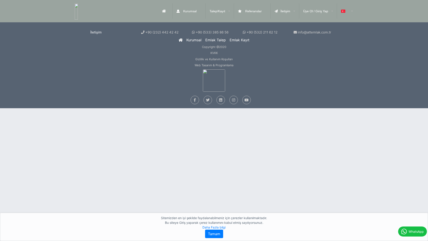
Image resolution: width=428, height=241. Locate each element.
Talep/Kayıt (217, 11)
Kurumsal (189, 11)
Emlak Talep (215, 40)
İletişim (285, 11)
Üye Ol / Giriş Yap (315, 11)
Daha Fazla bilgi (214, 227)
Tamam (214, 234)
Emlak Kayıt (239, 40)
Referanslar (253, 11)
